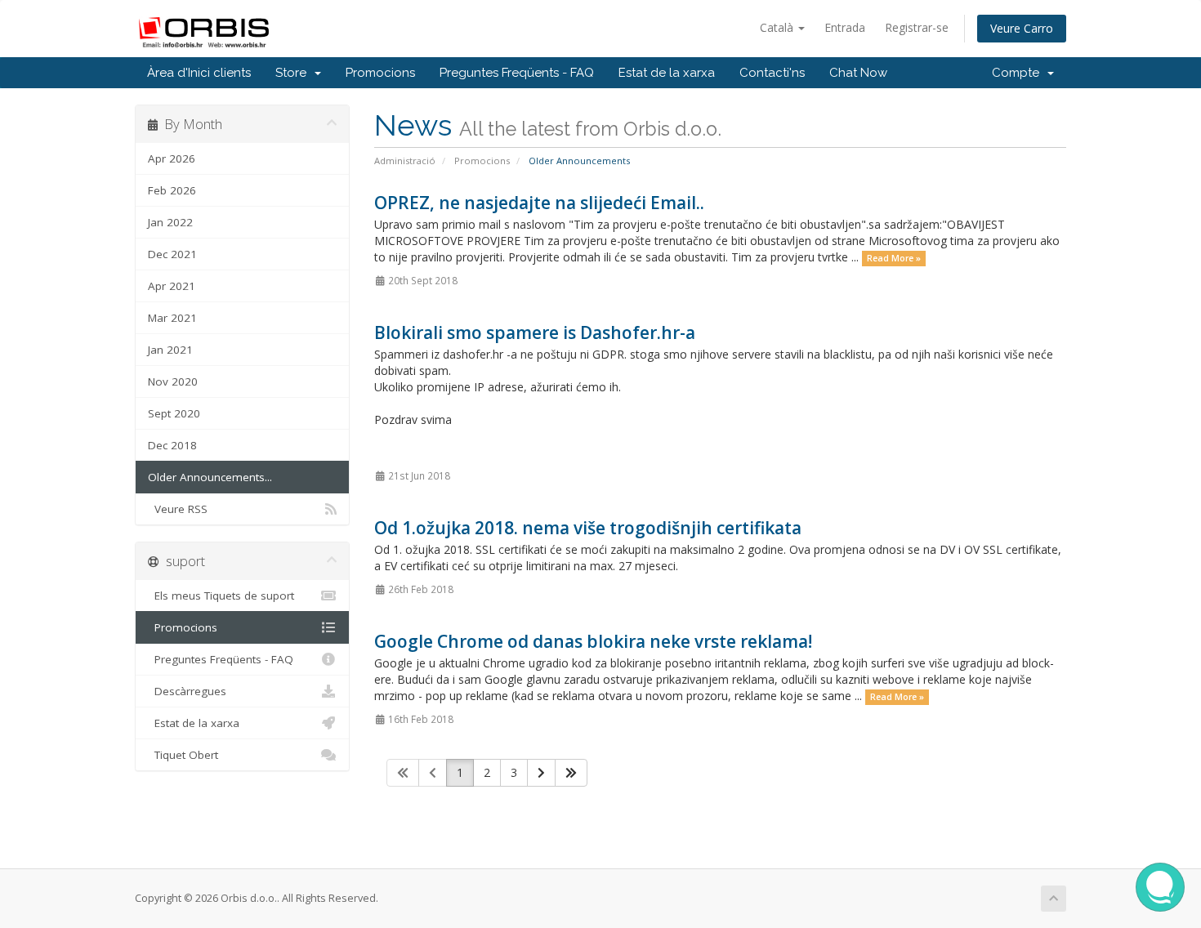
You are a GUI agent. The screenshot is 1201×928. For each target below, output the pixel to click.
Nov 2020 (173, 381)
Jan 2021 (170, 349)
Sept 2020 (174, 413)
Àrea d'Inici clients (199, 72)
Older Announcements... (210, 477)
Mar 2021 (172, 317)
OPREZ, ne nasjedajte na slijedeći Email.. (539, 202)
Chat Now (858, 72)
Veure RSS (178, 509)
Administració (404, 160)
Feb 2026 (172, 190)
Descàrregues (187, 691)
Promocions (380, 72)
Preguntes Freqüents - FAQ (517, 72)
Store (294, 72)
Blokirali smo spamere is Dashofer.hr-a (534, 332)
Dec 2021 (172, 254)
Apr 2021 (171, 286)
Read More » (894, 258)
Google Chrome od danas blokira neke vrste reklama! (593, 641)
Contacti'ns (772, 72)
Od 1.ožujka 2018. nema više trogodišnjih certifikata (587, 527)
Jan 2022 (170, 222)
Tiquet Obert (183, 754)
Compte (1019, 72)
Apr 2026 (171, 158)
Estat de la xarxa (666, 72)
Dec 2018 (172, 445)
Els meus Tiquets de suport (221, 595)
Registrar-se (917, 27)
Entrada (844, 27)
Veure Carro (1021, 28)
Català (778, 27)
